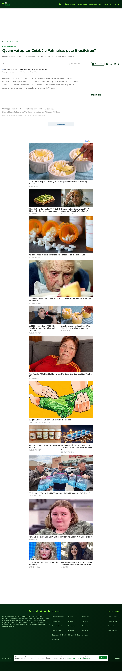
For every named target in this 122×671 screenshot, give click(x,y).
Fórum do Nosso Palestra (34, 115)
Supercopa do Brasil (59, 635)
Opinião (71, 630)
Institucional (114, 612)
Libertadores (56, 630)
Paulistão (55, 640)
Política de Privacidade (84, 658)
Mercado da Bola (82, 4)
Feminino (85, 617)
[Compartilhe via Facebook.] (107, 64)
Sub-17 (85, 626)
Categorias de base (95, 4)
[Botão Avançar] (118, 4)
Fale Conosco (112, 630)
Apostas (105, 4)
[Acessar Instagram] (37, 611)
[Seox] (117, 659)
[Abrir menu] (3, 4)
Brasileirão (56, 621)
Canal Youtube (113, 617)
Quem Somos (112, 621)
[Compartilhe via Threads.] (111, 64)
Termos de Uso (72, 658)
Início (4, 42)
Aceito (103, 658)
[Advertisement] (61, 25)
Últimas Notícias (70, 4)
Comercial (111, 626)
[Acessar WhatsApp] (29, 611)
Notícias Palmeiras (16, 42)
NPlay (70, 617)
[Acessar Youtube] (45, 611)
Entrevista (71, 626)
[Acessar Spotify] (49, 611)
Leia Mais (61, 124)
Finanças (85, 630)
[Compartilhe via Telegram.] (115, 64)
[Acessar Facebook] (41, 611)
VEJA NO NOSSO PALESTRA (15, 121)
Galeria (70, 621)
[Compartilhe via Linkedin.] (118, 64)
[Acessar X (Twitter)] (33, 611)
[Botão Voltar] (115, 4)
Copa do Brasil (57, 626)
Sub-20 (85, 621)
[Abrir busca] (60, 4)
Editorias (56, 612)
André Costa (6, 64)
